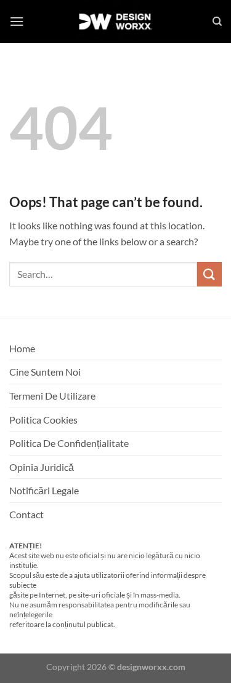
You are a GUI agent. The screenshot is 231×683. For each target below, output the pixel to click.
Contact (26, 514)
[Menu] (16, 21)
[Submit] (209, 274)
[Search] (217, 21)
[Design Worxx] (116, 21)
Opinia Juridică (41, 467)
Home (22, 348)
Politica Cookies (43, 419)
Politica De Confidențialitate (69, 443)
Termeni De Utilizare (52, 395)
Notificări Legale (44, 490)
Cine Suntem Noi (45, 371)
